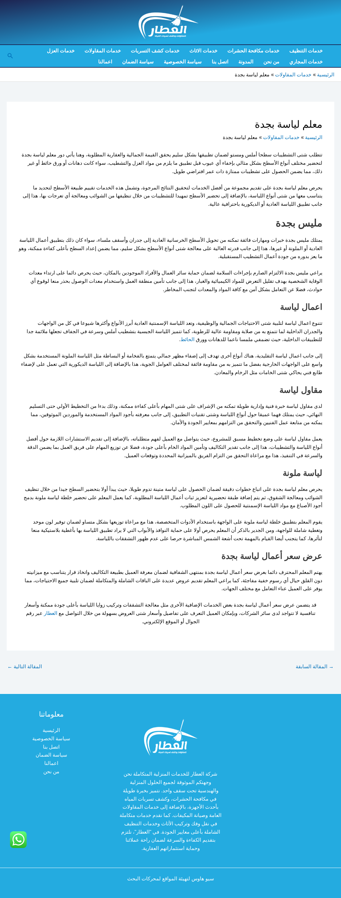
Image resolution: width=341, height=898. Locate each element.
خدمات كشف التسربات (155, 50)
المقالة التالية (24, 666)
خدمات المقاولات (103, 50)
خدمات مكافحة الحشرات (253, 50)
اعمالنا (105, 61)
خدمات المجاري (306, 61)
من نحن (271, 61)
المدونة (245, 61)
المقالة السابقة (315, 666)
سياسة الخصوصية (183, 61)
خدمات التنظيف (306, 50)
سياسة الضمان (138, 61)
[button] (10, 56)
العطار (50, 613)
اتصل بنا (220, 61)
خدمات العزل (61, 50)
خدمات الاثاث (203, 50)
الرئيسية (51, 730)
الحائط (187, 339)
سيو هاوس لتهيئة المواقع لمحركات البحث (170, 878)
